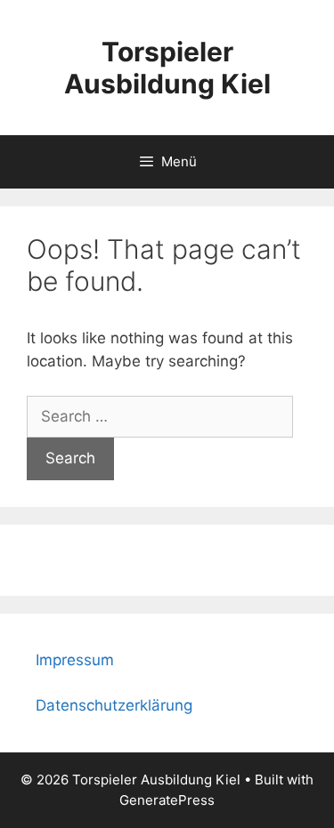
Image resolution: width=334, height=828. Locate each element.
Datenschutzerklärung (114, 705)
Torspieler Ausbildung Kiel (167, 68)
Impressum (75, 660)
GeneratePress (167, 800)
